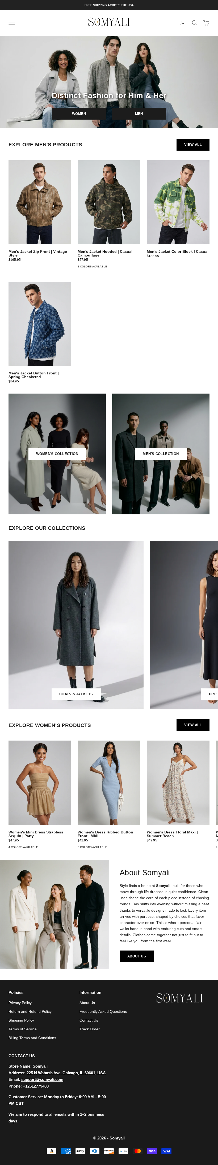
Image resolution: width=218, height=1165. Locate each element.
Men (139, 114)
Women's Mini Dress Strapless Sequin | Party (36, 834)
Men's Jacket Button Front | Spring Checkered (34, 375)
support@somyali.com (42, 1079)
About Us (87, 1003)
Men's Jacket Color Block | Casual (177, 251)
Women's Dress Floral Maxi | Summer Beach (172, 834)
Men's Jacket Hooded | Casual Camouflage (105, 253)
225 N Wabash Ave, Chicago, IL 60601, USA (66, 1073)
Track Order (89, 1029)
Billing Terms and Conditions (32, 1038)
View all (193, 145)
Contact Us (88, 1020)
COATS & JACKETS (76, 694)
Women (79, 114)
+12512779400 (36, 1086)
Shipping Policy (21, 1020)
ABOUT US (136, 956)
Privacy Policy (20, 1003)
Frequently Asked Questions (103, 1011)
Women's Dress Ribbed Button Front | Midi (105, 834)
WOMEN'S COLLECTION (57, 454)
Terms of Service (23, 1029)
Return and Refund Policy (30, 1011)
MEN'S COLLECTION (161, 454)
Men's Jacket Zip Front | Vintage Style (38, 253)
